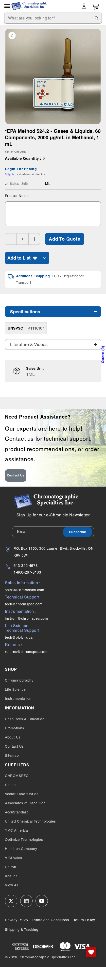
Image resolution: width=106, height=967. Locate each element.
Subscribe (77, 532)
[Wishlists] (91, 952)
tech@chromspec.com (24, 604)
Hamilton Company (21, 849)
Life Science (15, 689)
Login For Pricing (21, 169)
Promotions (14, 728)
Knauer (11, 876)
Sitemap (12, 755)
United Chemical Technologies (30, 821)
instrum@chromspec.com (26, 618)
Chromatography (19, 680)
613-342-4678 (25, 565)
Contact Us (16, 475)
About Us (12, 737)
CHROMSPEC (16, 776)
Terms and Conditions (50, 920)
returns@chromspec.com (26, 652)
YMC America (16, 830)
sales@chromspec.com (24, 590)
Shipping (11, 174)
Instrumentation (18, 699)
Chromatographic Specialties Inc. (48, 957)
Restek (11, 785)
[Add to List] (93, 34)
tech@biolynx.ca (19, 637)
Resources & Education (25, 719)
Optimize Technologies (24, 840)
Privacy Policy (16, 920)
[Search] (96, 18)
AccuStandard (17, 812)
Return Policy (83, 920)
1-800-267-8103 (27, 572)
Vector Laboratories (21, 794)
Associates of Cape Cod (25, 803)
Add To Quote (64, 239)
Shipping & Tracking (21, 930)
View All (11, 885)
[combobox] (53, 18)
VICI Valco (13, 858)
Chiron (10, 867)
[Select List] (44, 258)
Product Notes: (17, 196)
